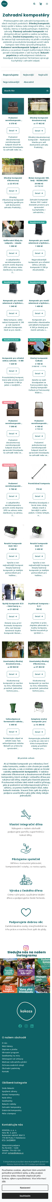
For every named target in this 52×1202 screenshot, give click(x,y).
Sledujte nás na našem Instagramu (26, 954)
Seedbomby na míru (11, 1055)
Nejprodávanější (11, 82)
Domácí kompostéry (11, 1094)
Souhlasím (25, 1195)
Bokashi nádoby (9, 1104)
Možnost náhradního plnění (14, 1062)
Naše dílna (7, 1097)
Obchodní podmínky (11, 1068)
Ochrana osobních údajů (13, 1065)
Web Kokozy (7, 1046)
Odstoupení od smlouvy (12, 1059)
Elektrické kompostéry (11, 1110)
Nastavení (25, 1187)
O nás (4, 1043)
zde (3, 1181)
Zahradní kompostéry (11, 1107)
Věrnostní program (10, 1052)
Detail (11, 130)
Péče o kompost (9, 1113)
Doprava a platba (9, 1049)
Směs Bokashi (8, 1088)
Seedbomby (7, 1101)
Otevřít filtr (9, 90)
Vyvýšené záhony (9, 1091)
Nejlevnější (28, 74)
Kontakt (5, 1071)
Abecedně (29, 82)
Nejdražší (43, 74)
